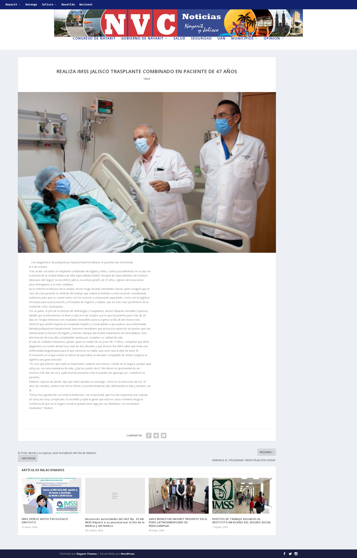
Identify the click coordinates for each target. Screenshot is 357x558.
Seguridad (201, 38)
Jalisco (47, 4)
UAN (221, 38)
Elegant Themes (87, 553)
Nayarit (11, 4)
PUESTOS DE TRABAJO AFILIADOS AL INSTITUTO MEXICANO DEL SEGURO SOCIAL (241, 520)
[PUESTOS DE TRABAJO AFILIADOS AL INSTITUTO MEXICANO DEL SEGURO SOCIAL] (242, 496)
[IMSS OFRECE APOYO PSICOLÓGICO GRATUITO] (51, 496)
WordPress (127, 553)
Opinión (272, 38)
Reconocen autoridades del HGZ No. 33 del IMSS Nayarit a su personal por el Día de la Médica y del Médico (115, 522)
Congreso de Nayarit (94, 38)
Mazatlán (68, 4)
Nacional (86, 4)
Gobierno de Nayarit (142, 38)
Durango (31, 4)
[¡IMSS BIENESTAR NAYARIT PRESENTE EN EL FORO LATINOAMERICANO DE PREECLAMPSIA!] (179, 496)
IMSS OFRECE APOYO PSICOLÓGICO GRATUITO (45, 520)
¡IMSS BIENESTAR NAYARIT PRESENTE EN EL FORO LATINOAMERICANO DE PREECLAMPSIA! (178, 522)
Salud (179, 38)
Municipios (242, 38)
